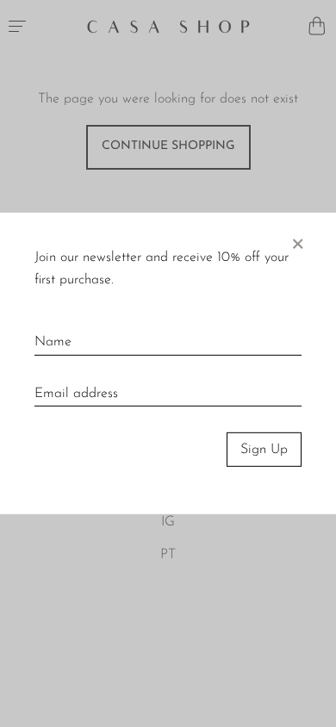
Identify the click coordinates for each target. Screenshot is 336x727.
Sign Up (264, 450)
